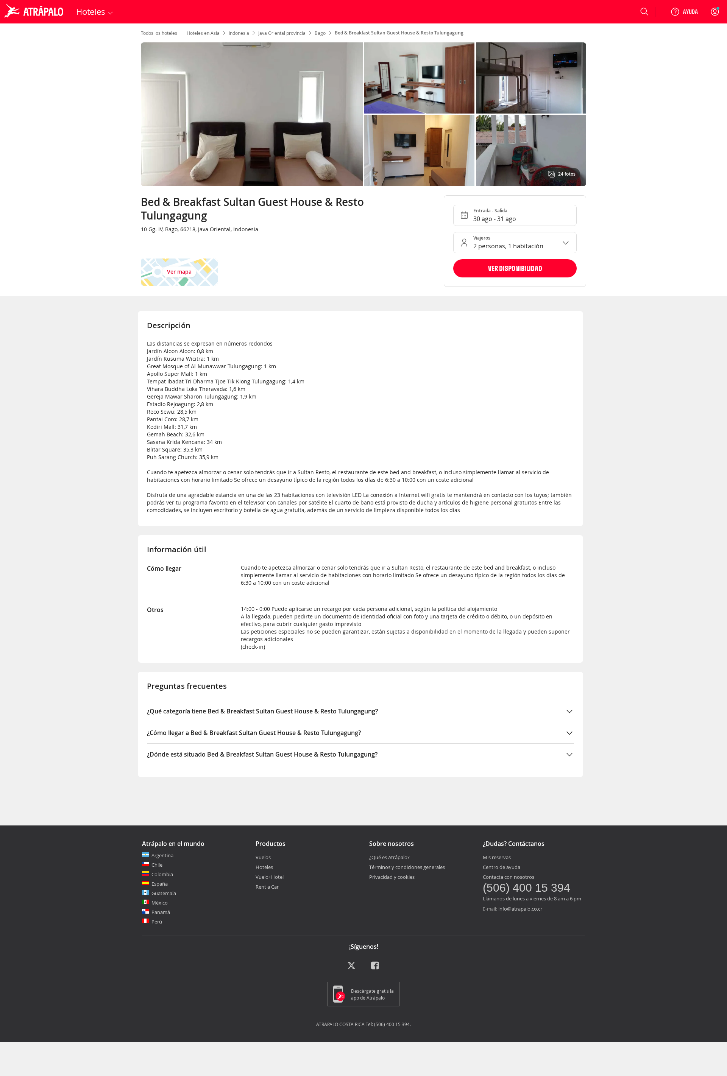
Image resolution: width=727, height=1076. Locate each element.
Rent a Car (267, 886)
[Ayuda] (684, 11)
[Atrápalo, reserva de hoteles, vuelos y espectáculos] (35, 11)
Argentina (162, 855)
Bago (320, 33)
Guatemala (163, 893)
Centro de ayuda (501, 867)
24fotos (567, 174)
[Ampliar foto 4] (531, 150)
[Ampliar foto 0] (252, 114)
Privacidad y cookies (392, 877)
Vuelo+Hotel (270, 877)
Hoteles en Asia (203, 33)
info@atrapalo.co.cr (520, 908)
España (159, 883)
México (159, 902)
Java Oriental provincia (282, 33)
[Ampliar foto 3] (419, 150)
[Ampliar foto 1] (419, 78)
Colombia (162, 874)
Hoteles (264, 867)
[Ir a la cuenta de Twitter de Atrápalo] (351, 968)
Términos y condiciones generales (407, 867)
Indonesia (239, 33)
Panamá (160, 912)
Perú (156, 921)
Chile (156, 864)
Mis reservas (497, 857)
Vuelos (263, 857)
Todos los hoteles (159, 33)
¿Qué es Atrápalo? (389, 857)
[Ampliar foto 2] (531, 78)
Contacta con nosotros (508, 877)
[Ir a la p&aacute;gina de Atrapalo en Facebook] (375, 968)
